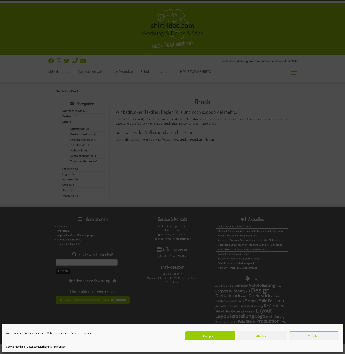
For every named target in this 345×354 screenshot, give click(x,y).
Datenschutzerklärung (39, 346)
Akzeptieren (210, 336)
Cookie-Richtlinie (15, 346)
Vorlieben (314, 336)
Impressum (60, 346)
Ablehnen (262, 336)
